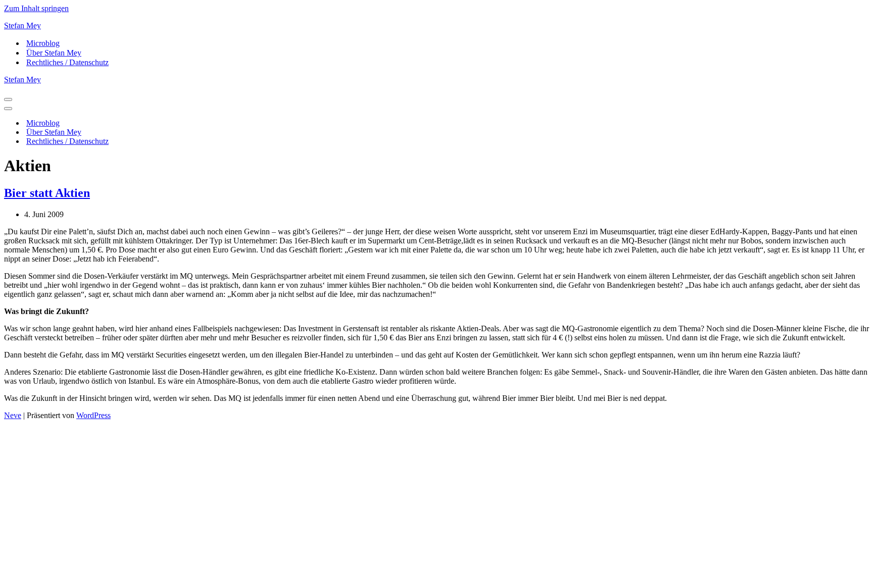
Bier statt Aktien (47, 192)
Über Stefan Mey (53, 52)
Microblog (43, 43)
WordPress (93, 415)
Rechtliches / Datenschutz (67, 62)
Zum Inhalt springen (36, 8)
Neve (12, 415)
